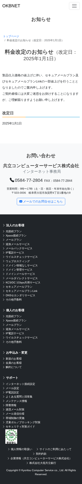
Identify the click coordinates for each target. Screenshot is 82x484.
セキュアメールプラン (19, 286)
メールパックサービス (19, 248)
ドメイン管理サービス (19, 269)
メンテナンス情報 (16, 401)
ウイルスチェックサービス (22, 256)
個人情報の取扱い (21, 449)
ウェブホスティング (18, 261)
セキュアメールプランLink (21, 290)
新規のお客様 (14, 358)
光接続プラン (14, 231)
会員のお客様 (14, 362)
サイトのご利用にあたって (55, 449)
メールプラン (14, 239)
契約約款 (41, 453)
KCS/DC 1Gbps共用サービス (23, 282)
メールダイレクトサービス (22, 278)
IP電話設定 (12, 392)
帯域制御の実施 (15, 418)
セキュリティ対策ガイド (20, 426)
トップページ (11, 36)
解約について (14, 367)
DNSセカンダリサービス (20, 295)
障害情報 (11, 405)
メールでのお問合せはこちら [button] (43, 201)
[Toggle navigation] (74, 6)
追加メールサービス (18, 244)
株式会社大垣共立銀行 (42, 462)
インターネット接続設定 (20, 383)
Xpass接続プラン (16, 235)
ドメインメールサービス (20, 273)
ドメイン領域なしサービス (22, 265)
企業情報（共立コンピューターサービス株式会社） (41, 458)
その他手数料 (14, 299)
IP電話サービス (15, 252)
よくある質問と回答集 (19, 396)
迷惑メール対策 (15, 409)
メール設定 (12, 388)
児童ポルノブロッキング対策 (23, 422)
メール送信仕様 (15, 413)
